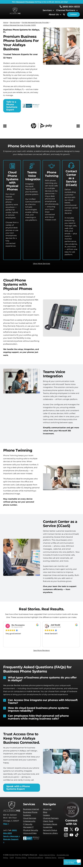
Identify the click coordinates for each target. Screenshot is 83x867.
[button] (65, 14)
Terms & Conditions (35, 857)
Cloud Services (29, 818)
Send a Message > (11, 836)
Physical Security (30, 830)
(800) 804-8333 (71, 6)
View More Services (41, 263)
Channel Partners (50, 818)
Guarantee (47, 827)
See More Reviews (41, 650)
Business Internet (31, 809)
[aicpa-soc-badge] (71, 802)
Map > (6, 823)
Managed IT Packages (25, 2)
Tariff (12, 857)
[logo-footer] (15, 8)
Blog (45, 812)
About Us (47, 809)
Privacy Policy (20, 857)
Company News (50, 824)
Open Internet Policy (47, 854)
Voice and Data (29, 833)
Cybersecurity (29, 821)
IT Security (27, 824)
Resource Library (50, 833)
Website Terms (50, 857)
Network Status (50, 830)
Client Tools (48, 821)
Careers (46, 815)
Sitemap (61, 857)
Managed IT (28, 827)
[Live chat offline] (72, 862)
